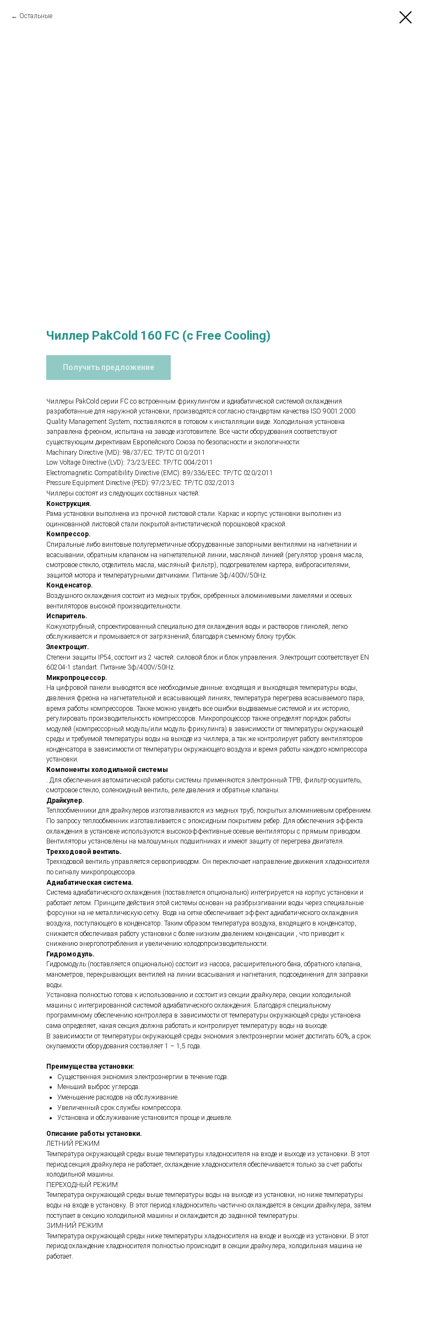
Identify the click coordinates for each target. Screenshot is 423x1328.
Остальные (35, 16)
